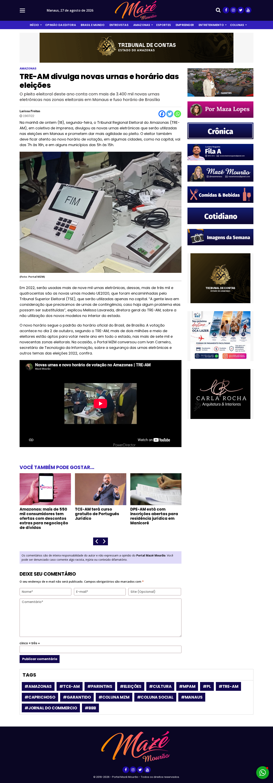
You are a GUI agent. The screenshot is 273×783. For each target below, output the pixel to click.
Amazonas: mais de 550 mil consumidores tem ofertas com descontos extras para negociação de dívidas (44, 518)
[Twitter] (169, 113)
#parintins (99, 686)
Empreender (185, 25)
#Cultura (160, 686)
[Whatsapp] (177, 113)
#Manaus (192, 697)
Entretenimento (211, 25)
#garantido (77, 697)
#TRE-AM (228, 686)
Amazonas (141, 25)
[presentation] (97, 541)
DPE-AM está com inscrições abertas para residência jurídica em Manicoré (154, 516)
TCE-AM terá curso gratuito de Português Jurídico (97, 514)
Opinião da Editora (60, 25)
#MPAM (187, 686)
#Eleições (130, 686)
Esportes (163, 25)
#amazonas (38, 686)
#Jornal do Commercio (51, 708)
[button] (262, 772)
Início (34, 25)
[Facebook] (161, 113)
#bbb (90, 708)
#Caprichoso (40, 697)
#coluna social (155, 697)
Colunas (237, 25)
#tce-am (69, 686)
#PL (207, 686)
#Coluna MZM (114, 697)
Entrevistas (119, 25)
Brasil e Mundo (93, 25)
